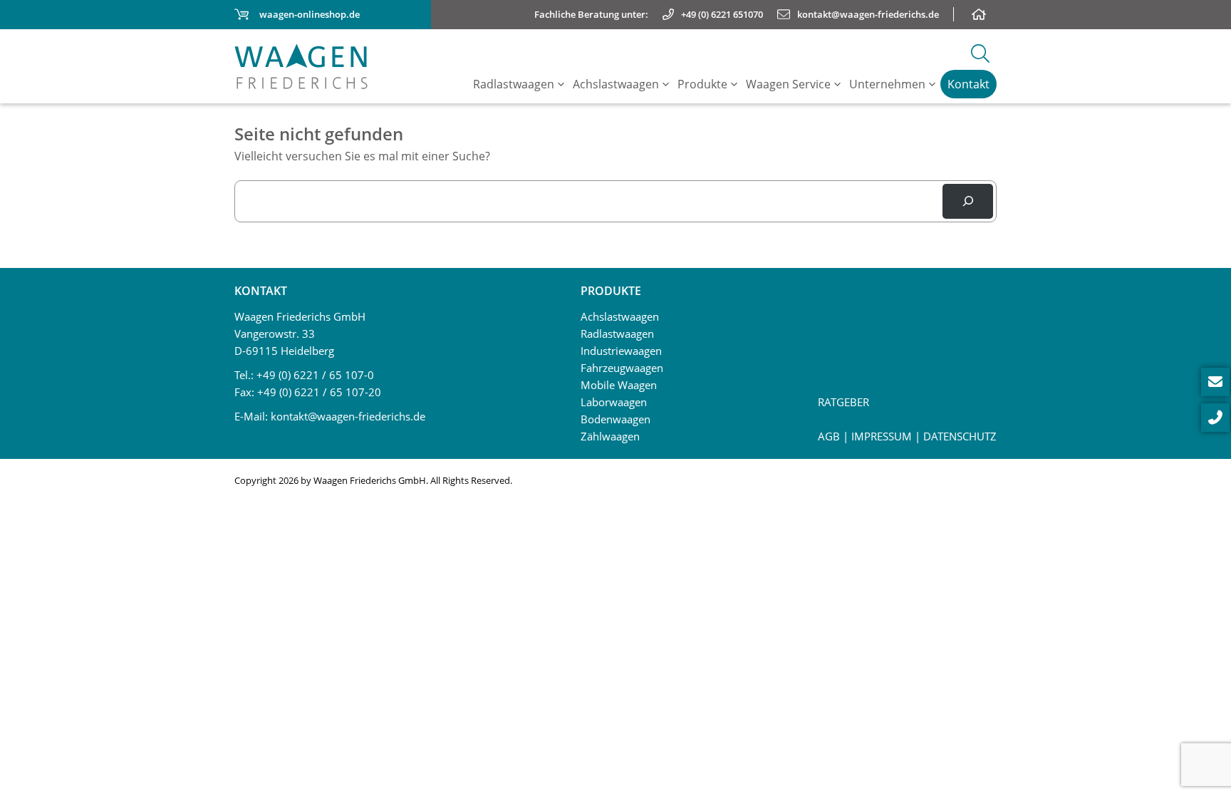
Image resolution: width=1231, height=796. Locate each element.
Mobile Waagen (619, 385)
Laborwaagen (614, 402)
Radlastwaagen (513, 84)
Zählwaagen (610, 436)
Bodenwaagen (615, 419)
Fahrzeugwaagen (622, 368)
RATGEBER (843, 402)
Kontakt (968, 84)
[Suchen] (967, 201)
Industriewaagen (621, 350)
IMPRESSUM (881, 436)
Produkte (702, 84)
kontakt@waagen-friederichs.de (348, 416)
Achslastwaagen (616, 84)
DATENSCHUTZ (960, 436)
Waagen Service (788, 84)
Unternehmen (887, 84)
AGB (829, 436)
